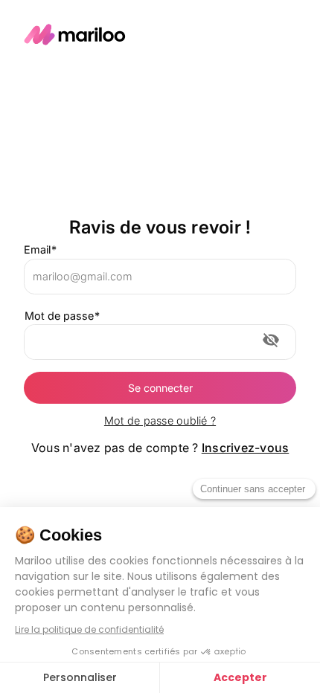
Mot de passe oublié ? (160, 420)
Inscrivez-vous (245, 447)
